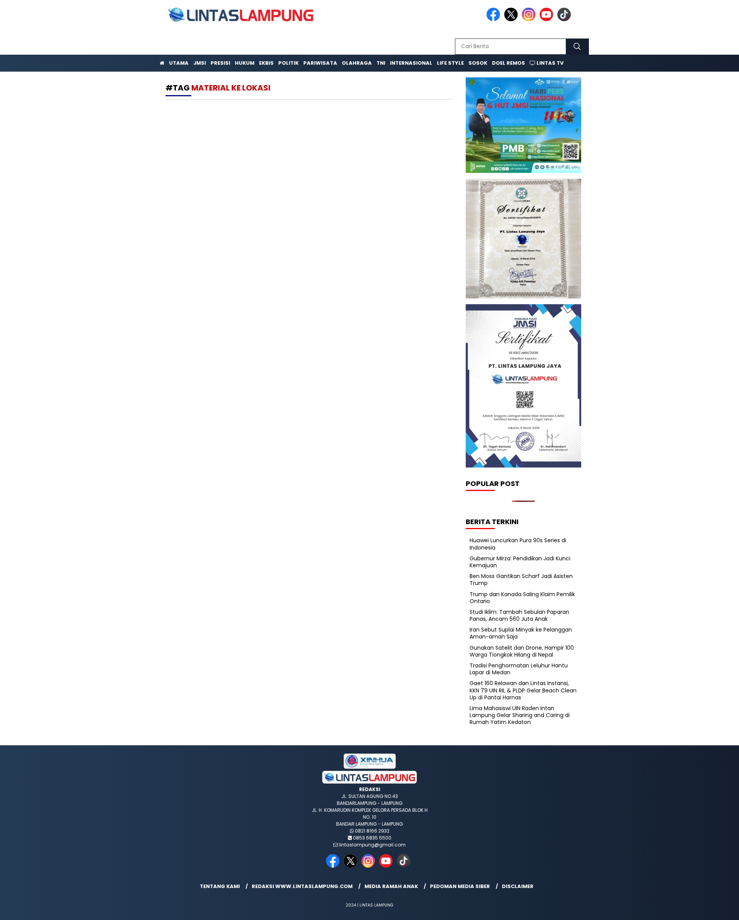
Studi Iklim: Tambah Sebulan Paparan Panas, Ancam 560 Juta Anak (519, 615)
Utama (179, 63)
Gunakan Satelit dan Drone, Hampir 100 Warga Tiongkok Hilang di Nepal (522, 651)
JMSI (199, 63)
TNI (380, 63)
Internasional (411, 63)
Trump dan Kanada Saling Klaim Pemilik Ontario (522, 597)
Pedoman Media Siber (460, 886)
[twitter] (512, 19)
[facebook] (495, 19)
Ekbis (266, 63)
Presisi (220, 63)
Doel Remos (508, 63)
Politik (288, 63)
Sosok (477, 63)
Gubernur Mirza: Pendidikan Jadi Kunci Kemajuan (520, 562)
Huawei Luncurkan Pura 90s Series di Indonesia (518, 543)
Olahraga (357, 63)
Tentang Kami (220, 886)
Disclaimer (517, 886)
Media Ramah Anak (391, 886)
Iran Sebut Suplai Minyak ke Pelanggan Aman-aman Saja (521, 633)
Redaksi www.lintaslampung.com (302, 886)
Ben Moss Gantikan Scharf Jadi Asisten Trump (521, 579)
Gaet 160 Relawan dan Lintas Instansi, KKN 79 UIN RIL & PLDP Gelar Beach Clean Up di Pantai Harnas (523, 690)
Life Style (450, 63)
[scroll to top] (710, 908)
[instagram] (530, 19)
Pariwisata (320, 63)
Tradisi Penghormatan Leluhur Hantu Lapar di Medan (519, 669)
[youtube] (548, 19)
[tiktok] (565, 19)
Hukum (244, 63)
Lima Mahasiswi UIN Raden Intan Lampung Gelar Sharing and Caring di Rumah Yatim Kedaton (520, 715)
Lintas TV (549, 63)
